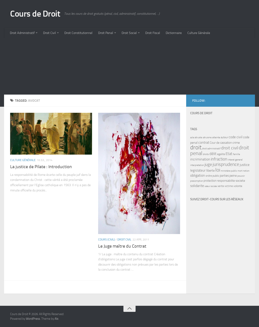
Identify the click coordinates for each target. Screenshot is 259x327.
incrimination (200, 159)
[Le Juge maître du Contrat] (139, 173)
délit (213, 154)
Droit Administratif (22, 33)
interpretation (197, 165)
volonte (238, 186)
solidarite (197, 186)
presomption (196, 180)
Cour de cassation (221, 143)
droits (206, 154)
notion (246, 170)
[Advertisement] (125, 66)
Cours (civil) (106, 239)
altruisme (207, 137)
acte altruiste (196, 137)
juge (208, 164)
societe (240, 180)
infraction (219, 158)
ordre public (212, 175)
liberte (210, 170)
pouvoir (241, 175)
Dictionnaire (174, 33)
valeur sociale (211, 186)
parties (224, 175)
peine (233, 175)
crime (236, 143)
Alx (56, 319)
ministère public (229, 170)
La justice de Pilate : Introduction (41, 166)
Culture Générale (198, 33)
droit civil (229, 148)
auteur (224, 137)
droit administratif (211, 148)
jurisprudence (226, 164)
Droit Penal (105, 33)
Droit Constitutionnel (78, 33)
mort (240, 170)
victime (229, 186)
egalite (221, 154)
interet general (235, 159)
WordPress (33, 319)
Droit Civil (49, 33)
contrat (203, 142)
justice (244, 165)
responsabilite (226, 180)
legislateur (198, 170)
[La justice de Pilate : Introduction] (51, 134)
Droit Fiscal (152, 33)
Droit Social (129, 33)
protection (210, 180)
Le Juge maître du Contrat (122, 246)
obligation (197, 175)
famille (236, 154)
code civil (235, 137)
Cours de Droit (35, 14)
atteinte (216, 137)
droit (196, 147)
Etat (229, 154)
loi (217, 170)
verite (221, 186)
